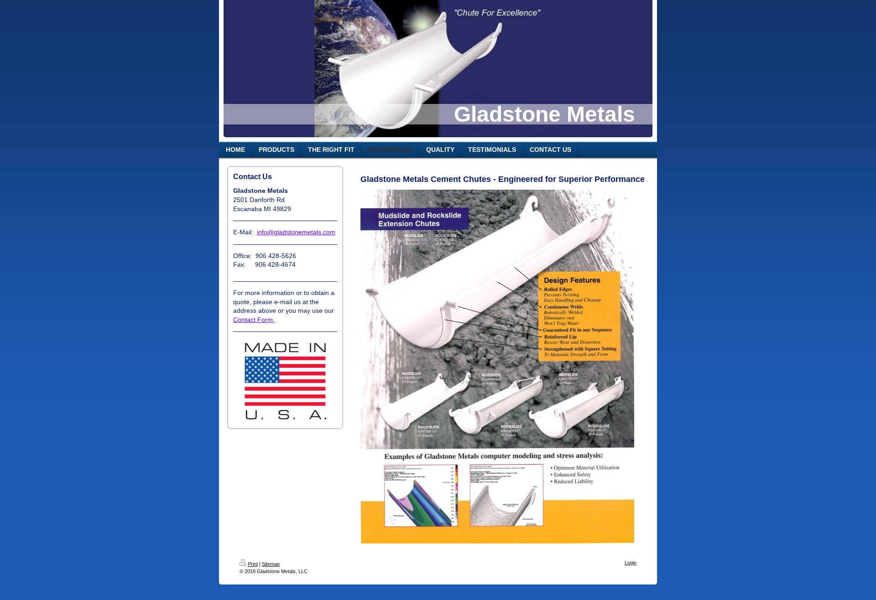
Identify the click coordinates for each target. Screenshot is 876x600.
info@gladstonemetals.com (296, 232)
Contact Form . (254, 319)
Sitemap (271, 564)
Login (630, 562)
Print (253, 564)
